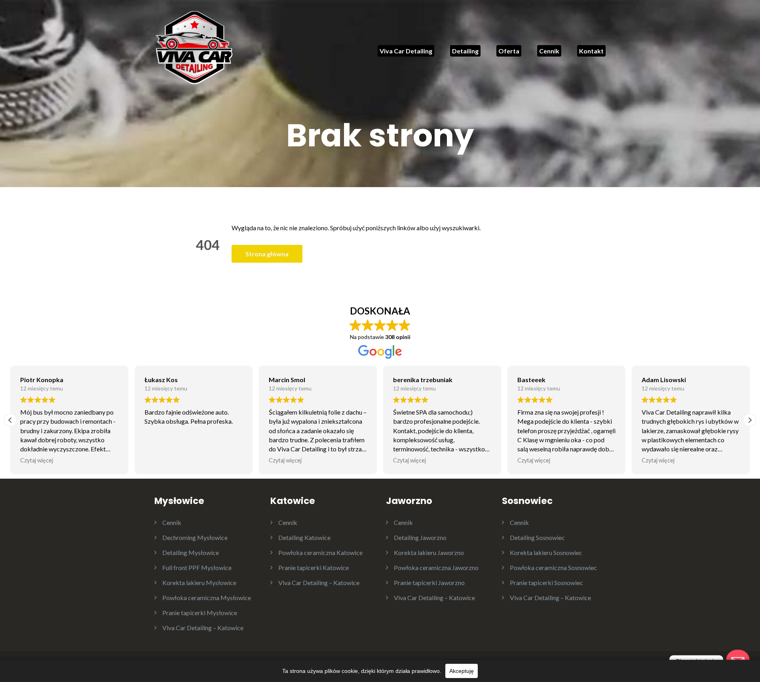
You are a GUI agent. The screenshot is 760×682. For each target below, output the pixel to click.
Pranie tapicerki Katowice (313, 567)
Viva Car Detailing (406, 51)
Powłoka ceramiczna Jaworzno (436, 567)
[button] (750, 420)
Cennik (549, 51)
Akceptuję (461, 671)
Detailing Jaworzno (420, 537)
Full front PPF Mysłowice (197, 567)
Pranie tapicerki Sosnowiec (546, 582)
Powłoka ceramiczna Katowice (320, 552)
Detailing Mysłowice (190, 552)
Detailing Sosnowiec (537, 537)
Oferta (508, 51)
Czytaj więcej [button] (36, 460)
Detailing (465, 51)
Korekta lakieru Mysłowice (199, 582)
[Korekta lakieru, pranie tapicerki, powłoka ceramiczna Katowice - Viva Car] (194, 46)
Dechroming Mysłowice (195, 537)
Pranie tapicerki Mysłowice (199, 612)
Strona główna (267, 254)
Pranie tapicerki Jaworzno (429, 582)
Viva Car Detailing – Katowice (202, 627)
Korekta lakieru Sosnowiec (546, 552)
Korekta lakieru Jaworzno (429, 552)
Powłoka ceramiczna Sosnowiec (553, 567)
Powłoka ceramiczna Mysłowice (206, 597)
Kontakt (591, 51)
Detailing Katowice (304, 537)
